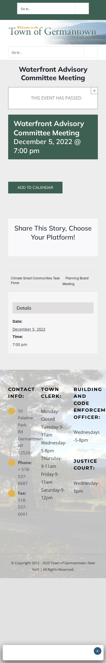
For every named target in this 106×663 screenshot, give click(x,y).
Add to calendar (35, 187)
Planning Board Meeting (76, 281)
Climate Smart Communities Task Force (35, 280)
